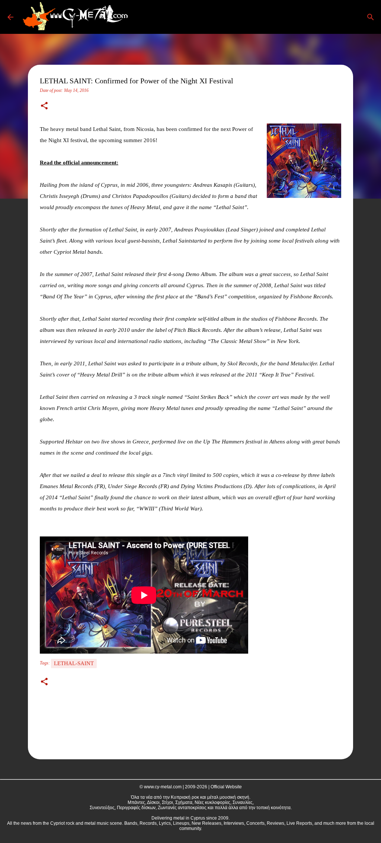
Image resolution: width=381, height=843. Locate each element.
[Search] (142, 17)
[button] (44, 106)
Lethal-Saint (74, 663)
